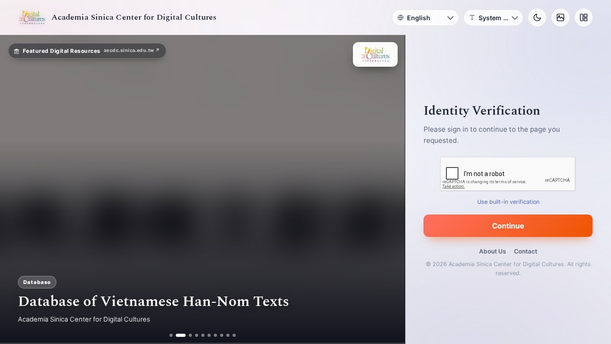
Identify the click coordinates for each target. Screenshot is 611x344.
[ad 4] (196, 335)
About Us (492, 251)
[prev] (16, 189)
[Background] (560, 17)
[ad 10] (234, 335)
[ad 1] (171, 335)
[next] (389, 189)
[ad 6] (209, 335)
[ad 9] (227, 335)
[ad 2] (177, 335)
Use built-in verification (508, 201)
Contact (525, 251)
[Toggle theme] (537, 17)
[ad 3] (187, 335)
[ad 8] (221, 335)
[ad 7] (215, 335)
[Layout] (583, 17)
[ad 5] (202, 335)
